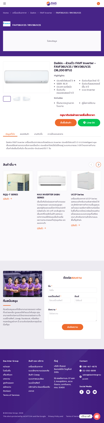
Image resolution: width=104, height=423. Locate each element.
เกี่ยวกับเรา (7, 374)
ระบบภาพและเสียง (36, 378)
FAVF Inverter (46, 12)
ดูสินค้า (6, 198)
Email (95, 392)
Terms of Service (73, 416)
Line (88, 392)
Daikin (33, 12)
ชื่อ (50, 286)
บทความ (6, 378)
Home (6, 12)
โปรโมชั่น (7, 370)
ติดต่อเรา (7, 390)
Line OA (91, 122)
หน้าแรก (6, 366)
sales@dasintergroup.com (92, 376)
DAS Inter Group (51, 4)
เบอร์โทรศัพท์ (54, 296)
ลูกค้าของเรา (8, 382)
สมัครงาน (7, 386)
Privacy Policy (54, 416)
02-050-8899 (89, 370)
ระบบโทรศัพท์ (34, 382)
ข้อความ (52, 309)
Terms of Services (11, 395)
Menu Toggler (4, 3)
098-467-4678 (99, 3)
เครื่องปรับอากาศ (19, 12)
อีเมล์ (77, 296)
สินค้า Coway (34, 374)
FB (82, 392)
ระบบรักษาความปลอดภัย (39, 370)
